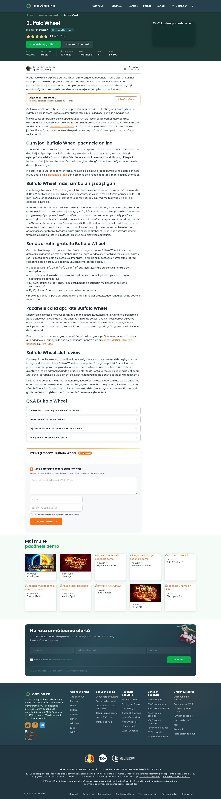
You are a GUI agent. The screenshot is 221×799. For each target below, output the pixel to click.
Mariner (105, 340)
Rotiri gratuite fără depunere (105, 707)
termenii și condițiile (62, 659)
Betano (74, 701)
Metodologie (104, 794)
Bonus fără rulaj (104, 717)
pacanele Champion (62, 126)
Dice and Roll (128, 726)
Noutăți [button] (160, 6)
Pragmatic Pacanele (158, 736)
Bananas (31, 344)
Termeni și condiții (148, 794)
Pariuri (147, 6)
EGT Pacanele (155, 732)
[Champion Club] (180, 587)
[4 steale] (41, 36)
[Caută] (192, 6)
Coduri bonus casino (107, 712)
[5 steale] (46, 36)
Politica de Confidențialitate (176, 776)
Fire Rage (47, 344)
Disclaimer (187, 794)
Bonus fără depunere (107, 696)
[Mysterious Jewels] (110, 557)
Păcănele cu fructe (158, 727)
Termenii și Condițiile (150, 776)
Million (73, 705)
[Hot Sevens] (145, 593)
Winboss (74, 723)
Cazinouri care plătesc (181, 698)
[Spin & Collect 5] (180, 556)
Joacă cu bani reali (77, 44)
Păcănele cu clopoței (159, 708)
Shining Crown (129, 699)
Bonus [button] (132, 6)
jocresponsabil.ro (128, 783)
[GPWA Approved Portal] (44, 735)
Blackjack (178, 729)
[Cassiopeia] (40, 563)
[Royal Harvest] (110, 586)
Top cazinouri (77, 696)
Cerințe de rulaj (104, 721)
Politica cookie (169, 794)
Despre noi (88, 794)
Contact (73, 794)
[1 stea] (28, 36)
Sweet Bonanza (130, 730)
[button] (174, 34)
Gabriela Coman (48, 67)
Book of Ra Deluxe (131, 717)
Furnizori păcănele (183, 716)
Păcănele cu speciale (154, 714)
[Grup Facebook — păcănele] (35, 725)
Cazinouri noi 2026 (183, 704)
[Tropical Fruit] (40, 587)
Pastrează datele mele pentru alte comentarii (57, 515)
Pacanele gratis (156, 699)
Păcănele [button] (116, 6)
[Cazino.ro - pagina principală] (40, 694)
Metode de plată (182, 720)
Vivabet (74, 714)
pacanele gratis (57, 175)
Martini (116, 340)
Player (73, 719)
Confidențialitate (125, 794)
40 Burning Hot (129, 721)
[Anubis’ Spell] (75, 587)
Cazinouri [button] (98, 6)
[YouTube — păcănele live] (28, 725)
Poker (176, 724)
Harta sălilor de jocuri (184, 733)
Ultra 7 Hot (127, 340)
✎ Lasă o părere (126, 99)
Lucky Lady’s (128, 708)
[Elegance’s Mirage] (145, 557)
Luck (72, 727)
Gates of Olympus (131, 712)
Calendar (181, 6)
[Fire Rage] (75, 563)
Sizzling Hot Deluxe (131, 704)
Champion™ (41, 30)
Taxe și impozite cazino (182, 710)
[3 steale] (37, 36)
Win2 (72, 732)
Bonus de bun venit (106, 701)
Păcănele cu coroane (154, 722)
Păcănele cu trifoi (157, 704)
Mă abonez (179, 659)
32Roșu (74, 709)
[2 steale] (33, 36)
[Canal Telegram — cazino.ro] (42, 725)
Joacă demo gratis (41, 44)
